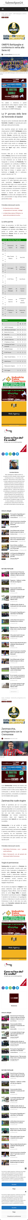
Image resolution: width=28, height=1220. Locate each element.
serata (10, 198)
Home (3, 13)
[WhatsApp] (10, 454)
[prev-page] (3, 562)
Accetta (14, 1207)
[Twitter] (6, 454)
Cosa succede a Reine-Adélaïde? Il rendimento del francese (17, 589)
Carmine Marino (8, 54)
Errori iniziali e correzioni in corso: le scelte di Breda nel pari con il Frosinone (17, 677)
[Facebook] (3, 454)
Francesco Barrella (14, 526)
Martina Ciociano (14, 550)
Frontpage (4, 517)
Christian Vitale (14, 541)
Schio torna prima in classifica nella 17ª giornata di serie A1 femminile (18, 523)
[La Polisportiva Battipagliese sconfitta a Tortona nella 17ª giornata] (5, 555)
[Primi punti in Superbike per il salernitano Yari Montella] (5, 516)
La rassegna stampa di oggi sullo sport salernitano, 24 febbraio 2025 (17, 685)
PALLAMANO (4, 549)
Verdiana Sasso (13, 534)
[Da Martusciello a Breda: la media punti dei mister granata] (5, 606)
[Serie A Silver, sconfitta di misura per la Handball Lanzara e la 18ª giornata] (5, 547)
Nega (14, 1212)
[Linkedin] (13, 454)
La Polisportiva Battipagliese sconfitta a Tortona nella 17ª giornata (17, 555)
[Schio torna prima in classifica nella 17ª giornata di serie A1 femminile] (5, 523)
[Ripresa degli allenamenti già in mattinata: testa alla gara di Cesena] (5, 644)
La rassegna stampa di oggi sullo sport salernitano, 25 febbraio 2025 (17, 598)
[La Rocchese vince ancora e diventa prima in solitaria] (5, 621)
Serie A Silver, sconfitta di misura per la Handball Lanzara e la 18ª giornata (18, 547)
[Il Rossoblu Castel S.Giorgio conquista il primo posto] (5, 637)
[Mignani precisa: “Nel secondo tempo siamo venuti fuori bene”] (5, 629)
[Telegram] (17, 454)
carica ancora (13, 691)
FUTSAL (3, 541)
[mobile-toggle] (2, 9)
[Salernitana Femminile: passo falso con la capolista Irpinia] (5, 539)
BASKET (10, 13)
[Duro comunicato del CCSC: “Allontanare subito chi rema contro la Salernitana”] (5, 669)
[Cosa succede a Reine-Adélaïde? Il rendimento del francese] (5, 589)
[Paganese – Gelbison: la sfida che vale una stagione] (5, 582)
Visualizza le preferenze (14, 1216)
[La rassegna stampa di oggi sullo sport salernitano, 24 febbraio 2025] (5, 685)
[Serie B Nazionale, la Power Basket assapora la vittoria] (5, 532)
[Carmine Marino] (3, 54)
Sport (6, 13)
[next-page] (5, 562)
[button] (25, 1191)
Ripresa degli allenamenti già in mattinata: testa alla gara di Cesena (18, 644)
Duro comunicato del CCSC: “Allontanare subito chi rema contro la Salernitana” (17, 668)
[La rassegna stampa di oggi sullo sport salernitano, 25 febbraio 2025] (5, 598)
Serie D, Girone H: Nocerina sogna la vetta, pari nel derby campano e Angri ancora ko (17, 573)
